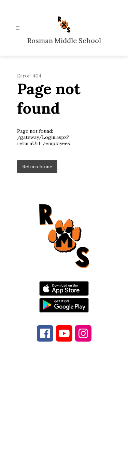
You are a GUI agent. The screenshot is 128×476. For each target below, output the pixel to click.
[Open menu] (18, 28)
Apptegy (78, 466)
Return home (37, 166)
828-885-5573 (68, 398)
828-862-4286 (78, 390)
